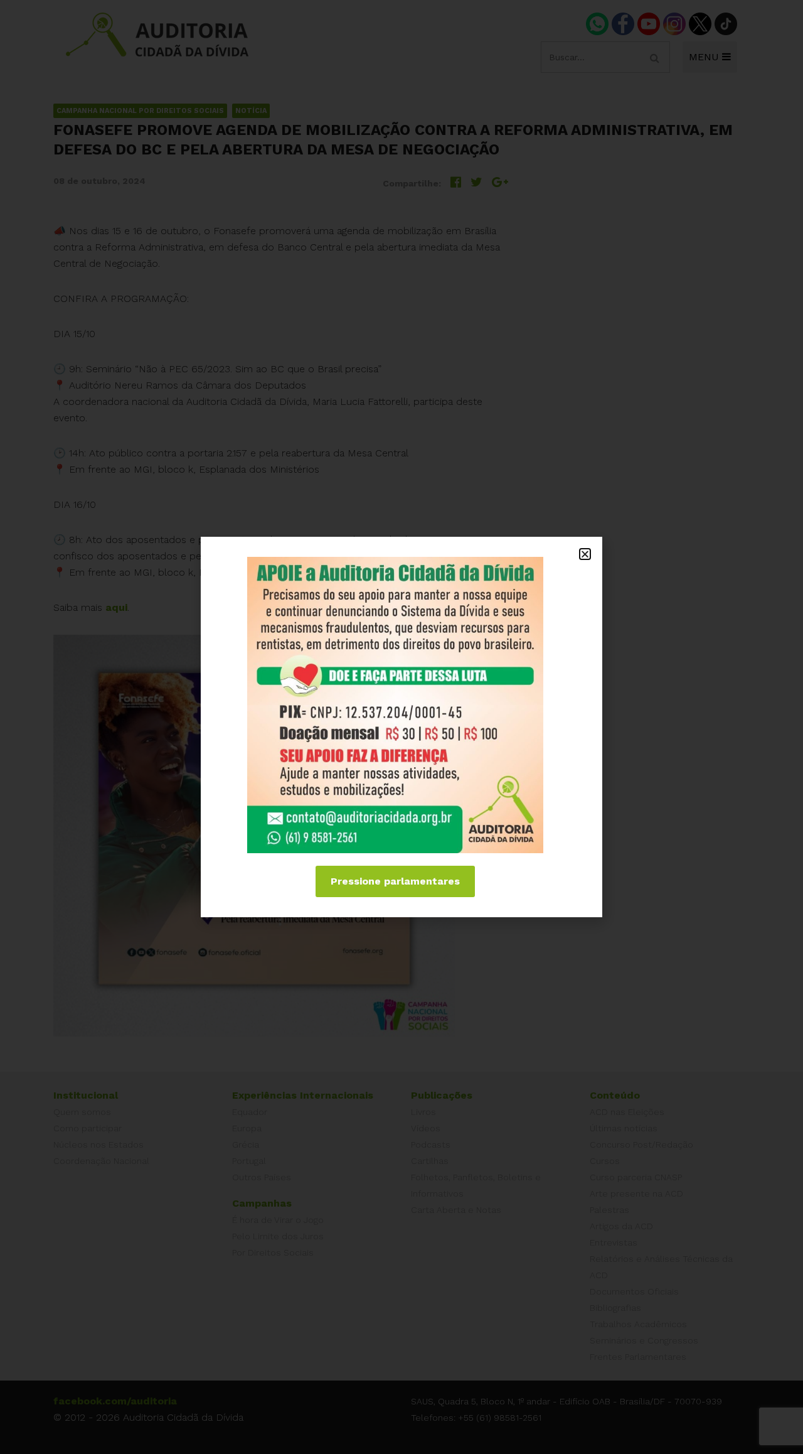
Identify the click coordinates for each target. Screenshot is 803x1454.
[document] (401, 727)
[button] (585, 554)
